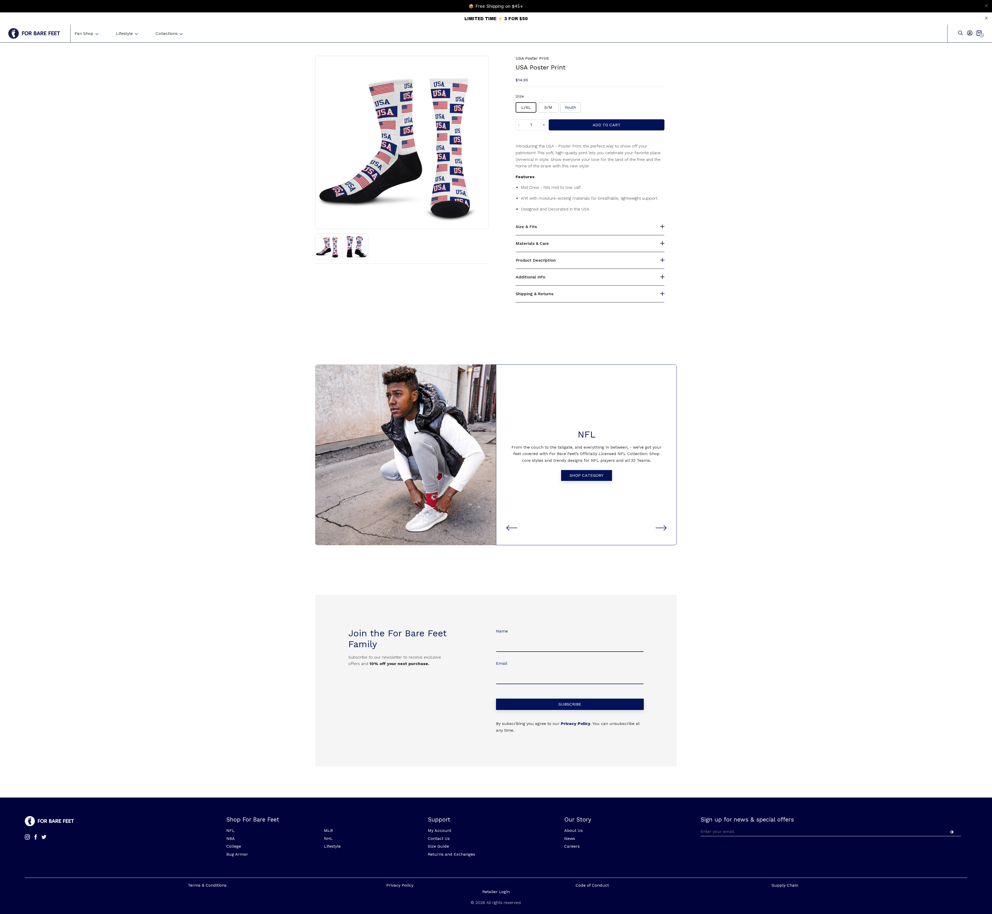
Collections (166, 33)
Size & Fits (526, 227)
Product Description (536, 260)
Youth (570, 107)
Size (520, 96)
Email (501, 663)
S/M (548, 107)
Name (502, 631)
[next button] (661, 528)
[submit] (950, 831)
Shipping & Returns (534, 294)
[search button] (960, 33)
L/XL (526, 107)
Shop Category (586, 475)
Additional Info (530, 277)
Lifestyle (124, 33)
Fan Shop (84, 33)
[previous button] (511, 528)
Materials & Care (532, 243)
